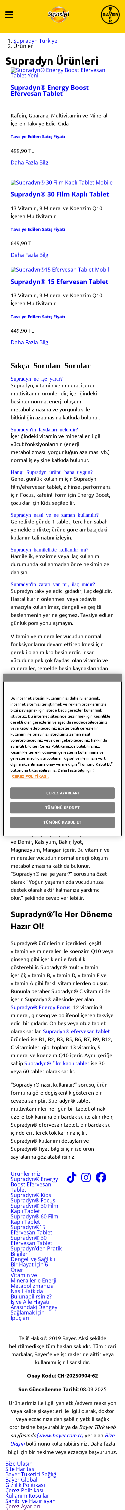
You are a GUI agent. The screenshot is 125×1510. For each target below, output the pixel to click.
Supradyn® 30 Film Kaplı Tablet (34, 1208)
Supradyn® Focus (33, 1200)
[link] (30, 162)
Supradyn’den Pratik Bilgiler (36, 1251)
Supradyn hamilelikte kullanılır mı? (49, 549)
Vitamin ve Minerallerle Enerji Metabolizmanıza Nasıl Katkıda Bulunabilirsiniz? (33, 1285)
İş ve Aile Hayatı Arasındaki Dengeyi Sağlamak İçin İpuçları (35, 1310)
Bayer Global (21, 1479)
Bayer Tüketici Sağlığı (31, 1474)
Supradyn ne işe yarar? (37, 378)
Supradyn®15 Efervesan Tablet (31, 1229)
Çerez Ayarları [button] (22, 1506)
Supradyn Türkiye (35, 40)
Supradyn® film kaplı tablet (56, 1063)
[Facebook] (101, 1179)
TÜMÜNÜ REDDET (62, 807)
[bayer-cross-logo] (110, 14)
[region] (62, 755)
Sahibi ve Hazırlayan (30, 1501)
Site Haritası (20, 1469)
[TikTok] (71, 1179)
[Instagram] (86, 1179)
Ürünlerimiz (26, 1173)
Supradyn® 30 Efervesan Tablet (31, 1240)
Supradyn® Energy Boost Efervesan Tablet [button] (34, 1184)
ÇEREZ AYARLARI (62, 792)
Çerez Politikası (24, 1490)
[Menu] (9, 14)
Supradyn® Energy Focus (40, 1007)
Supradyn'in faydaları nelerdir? (44, 429)
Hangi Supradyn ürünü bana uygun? (52, 471)
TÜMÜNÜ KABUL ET (62, 822)
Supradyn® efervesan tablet (76, 1031)
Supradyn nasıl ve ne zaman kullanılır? (55, 514)
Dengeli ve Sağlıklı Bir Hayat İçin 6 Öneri (33, 1264)
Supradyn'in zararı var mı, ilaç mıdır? (53, 584)
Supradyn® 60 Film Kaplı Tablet (34, 1219)
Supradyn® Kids (31, 1195)
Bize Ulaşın (19, 1463)
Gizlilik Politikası (25, 1485)
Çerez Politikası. (30, 776)
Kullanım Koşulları (28, 1495)
